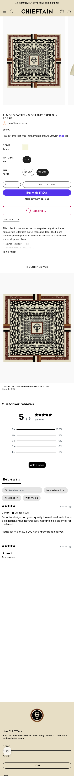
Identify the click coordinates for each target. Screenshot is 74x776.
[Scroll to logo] (37, 715)
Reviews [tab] (11, 479)
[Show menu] (4, 11)
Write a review (37, 465)
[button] (37, 429)
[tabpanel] (37, 526)
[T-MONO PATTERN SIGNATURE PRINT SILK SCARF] (37, 328)
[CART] (69, 11)
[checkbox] (32, 498)
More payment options (37, 199)
